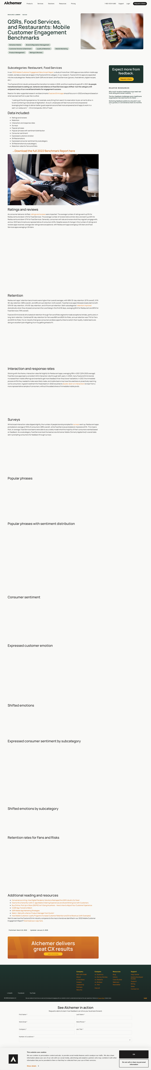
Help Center (135, 974)
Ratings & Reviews (36, 52)
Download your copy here (33, 921)
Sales (133, 986)
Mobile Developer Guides (137, 978)
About (78, 977)
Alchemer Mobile (15, 45)
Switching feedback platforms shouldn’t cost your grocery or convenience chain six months (125, 101)
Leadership (80, 985)
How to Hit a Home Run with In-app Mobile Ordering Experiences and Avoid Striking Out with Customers (50, 903)
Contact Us (135, 989)
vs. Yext (97, 985)
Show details (31, 1066)
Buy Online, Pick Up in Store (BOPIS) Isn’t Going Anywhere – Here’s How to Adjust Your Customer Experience (52, 905)
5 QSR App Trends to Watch (22, 908)
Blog (114, 974)
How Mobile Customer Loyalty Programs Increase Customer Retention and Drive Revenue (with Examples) (51, 916)
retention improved (84, 305)
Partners (79, 987)
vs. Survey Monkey (101, 977)
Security (79, 990)
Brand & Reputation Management (37, 45)
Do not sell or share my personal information (134, 1063)
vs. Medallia (99, 980)
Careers (79, 982)
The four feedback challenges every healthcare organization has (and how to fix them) (125, 97)
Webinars (116, 982)
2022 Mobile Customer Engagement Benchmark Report (33, 72)
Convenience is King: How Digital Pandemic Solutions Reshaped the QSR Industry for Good (45, 900)
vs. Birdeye (98, 982)
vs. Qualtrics (99, 974)
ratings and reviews (38, 214)
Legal (145, 998)
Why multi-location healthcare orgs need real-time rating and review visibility (125, 92)
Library (115, 977)
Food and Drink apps (56, 93)
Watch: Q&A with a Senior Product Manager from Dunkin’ (33, 913)
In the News (80, 980)
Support (134, 981)
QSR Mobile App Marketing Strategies (26, 910)
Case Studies (117, 980)
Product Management (17, 52)
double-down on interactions (74, 384)
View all (97, 988)
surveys (76, 424)
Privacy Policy (101, 998)
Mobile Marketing (61, 49)
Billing (133, 984)
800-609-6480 (81, 974)
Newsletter (116, 985)
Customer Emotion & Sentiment (20, 49)
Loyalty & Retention (43, 49)
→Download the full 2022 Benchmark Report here (43, 151)
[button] (31, 3)
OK (134, 1054)
